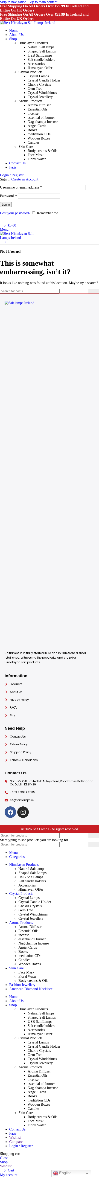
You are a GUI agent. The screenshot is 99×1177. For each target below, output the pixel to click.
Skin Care (25, 146)
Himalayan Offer (40, 68)
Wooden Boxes (39, 138)
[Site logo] (27, 23)
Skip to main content (42, 2)
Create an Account (24, 179)
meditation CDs (39, 134)
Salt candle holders (41, 59)
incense (33, 113)
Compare (16, 1142)
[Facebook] (10, 812)
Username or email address (21, 187)
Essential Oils (37, 109)
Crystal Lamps (38, 76)
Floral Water (37, 159)
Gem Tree (35, 88)
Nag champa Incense (43, 122)
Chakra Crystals (39, 84)
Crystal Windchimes (42, 93)
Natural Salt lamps (41, 47)
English (65, 1173)
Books (32, 130)
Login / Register (21, 1146)
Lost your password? (15, 213)
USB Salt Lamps (40, 55)
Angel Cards (37, 126)
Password (8, 196)
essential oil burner (41, 117)
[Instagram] (23, 812)
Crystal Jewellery (40, 97)
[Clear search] (85, 291)
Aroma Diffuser (39, 105)
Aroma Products (30, 101)
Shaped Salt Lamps (42, 51)
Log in (6, 204)
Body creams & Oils (42, 151)
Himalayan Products (33, 43)
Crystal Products (30, 72)
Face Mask (36, 155)
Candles (33, 142)
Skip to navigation (13, 2)
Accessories (36, 64)
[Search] (1, 221)
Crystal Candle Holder (44, 80)
